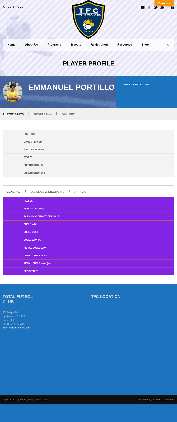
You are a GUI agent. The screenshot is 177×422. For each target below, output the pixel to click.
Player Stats (13, 114)
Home (11, 44)
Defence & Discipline (47, 192)
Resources (124, 44)
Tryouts (76, 44)
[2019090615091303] (12, 92)
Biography (42, 114)
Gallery (68, 114)
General (13, 192)
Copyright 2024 (10, 399)
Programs (54, 44)
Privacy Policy (27, 399)
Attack (80, 192)
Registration (99, 44)
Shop (20, 7)
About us (31, 44)
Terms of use (42, 399)
